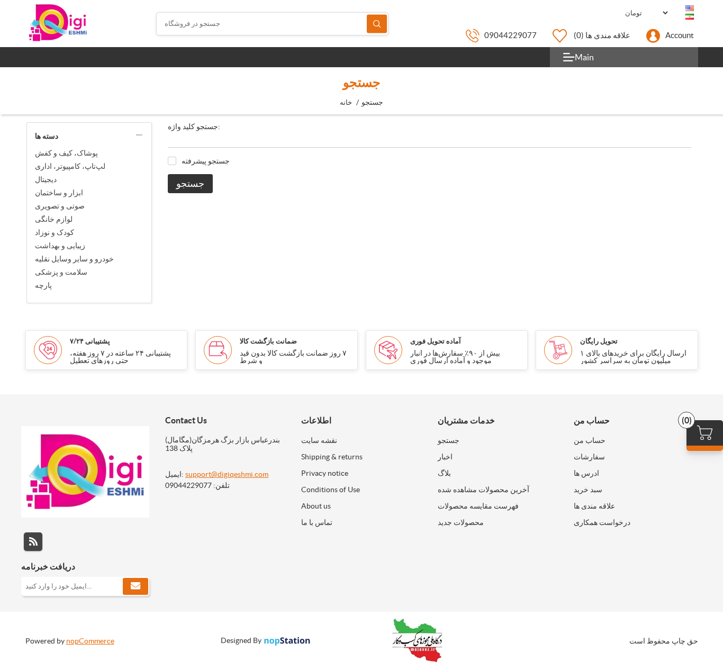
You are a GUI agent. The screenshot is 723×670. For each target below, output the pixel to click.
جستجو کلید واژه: (194, 126)
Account (679, 35)
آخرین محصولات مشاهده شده (483, 489)
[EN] (689, 8)
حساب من (589, 440)
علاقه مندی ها (594, 506)
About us (316, 506)
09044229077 (510, 35)
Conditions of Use (330, 489)
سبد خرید (588, 489)
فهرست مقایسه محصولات (478, 506)
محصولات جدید (461, 522)
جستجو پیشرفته (206, 161)
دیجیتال (46, 179)
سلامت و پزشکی (61, 272)
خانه (346, 102)
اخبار (445, 456)
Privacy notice (324, 473)
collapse (139, 135)
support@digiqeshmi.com (226, 474)
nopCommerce (90, 641)
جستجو (377, 23)
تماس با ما (316, 522)
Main (584, 57)
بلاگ (444, 473)
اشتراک (135, 586)
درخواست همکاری (602, 522)
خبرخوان (33, 541)
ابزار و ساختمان (59, 192)
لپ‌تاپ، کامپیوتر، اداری (70, 166)
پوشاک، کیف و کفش (66, 153)
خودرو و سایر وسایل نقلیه (74, 259)
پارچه (43, 285)
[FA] (689, 17)
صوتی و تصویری (60, 206)
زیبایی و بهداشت (60, 245)
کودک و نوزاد (54, 232)
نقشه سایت (319, 440)
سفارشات (589, 456)
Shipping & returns (332, 456)
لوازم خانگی (54, 219)
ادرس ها (586, 473)
